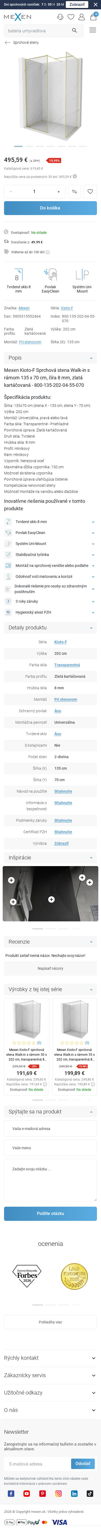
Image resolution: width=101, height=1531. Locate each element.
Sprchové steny (26, 42)
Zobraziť (77, 4)
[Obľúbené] (71, 17)
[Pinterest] (42, 1493)
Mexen (24, 308)
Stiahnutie (63, 791)
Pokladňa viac (50, 1322)
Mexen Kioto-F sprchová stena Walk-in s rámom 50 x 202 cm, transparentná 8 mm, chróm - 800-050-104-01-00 (26, 1059)
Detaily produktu (28, 627)
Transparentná (67, 665)
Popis (15, 357)
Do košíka (50, 208)
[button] (93, 17)
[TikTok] (89, 1493)
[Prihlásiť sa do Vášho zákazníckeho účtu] (82, 17)
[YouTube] (26, 1493)
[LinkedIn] (74, 1493)
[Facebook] (11, 1493)
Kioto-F (67, 308)
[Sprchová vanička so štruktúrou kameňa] (50, 893)
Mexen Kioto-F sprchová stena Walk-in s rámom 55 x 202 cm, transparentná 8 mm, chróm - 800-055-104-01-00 (74, 1059)
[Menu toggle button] (92, 29)
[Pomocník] (60, 17)
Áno (57, 711)
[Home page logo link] (17, 17)
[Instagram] (58, 1493)
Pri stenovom (30, 342)
